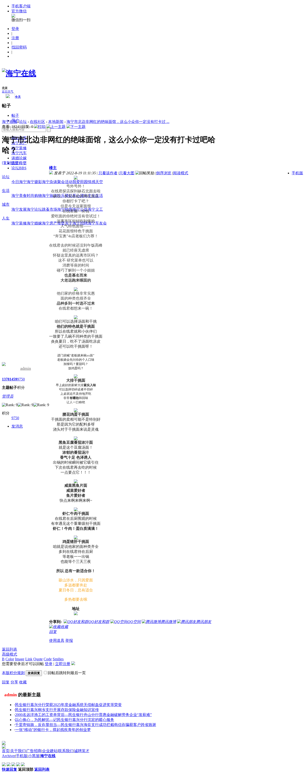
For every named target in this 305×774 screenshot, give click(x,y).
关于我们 (17, 751)
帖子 (15, 115)
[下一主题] (76, 127)
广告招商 (33, 751)
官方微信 (19, 11)
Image (19, 659)
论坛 (18, 168)
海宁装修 (19, 148)
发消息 (17, 426)
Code (48, 659)
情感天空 (95, 182)
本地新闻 (55, 122)
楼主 (53, 168)
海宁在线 (9, 122)
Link (28, 659)
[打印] (40, 127)
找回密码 (19, 47)
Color (9, 659)
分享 (14, 682)
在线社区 (37, 122)
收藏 (23, 682)
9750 (21, 379)
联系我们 (65, 751)
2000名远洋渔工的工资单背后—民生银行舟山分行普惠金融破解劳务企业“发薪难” (83, 715)
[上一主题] (56, 127)
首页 (6, 751)
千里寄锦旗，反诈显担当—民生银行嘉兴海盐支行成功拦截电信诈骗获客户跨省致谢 (85, 725)
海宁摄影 (34, 182)
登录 (15, 29)
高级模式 (9, 654)
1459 (13, 379)
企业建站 (49, 751)
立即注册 (62, 664)
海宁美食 (19, 196)
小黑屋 (34, 756)
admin (25, 368)
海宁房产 (49, 223)
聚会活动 (64, 182)
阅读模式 (180, 173)
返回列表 (9, 649)
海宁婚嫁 (34, 223)
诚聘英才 (81, 751)
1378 (6, 379)
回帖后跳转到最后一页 (67, 673)
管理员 (7, 396)
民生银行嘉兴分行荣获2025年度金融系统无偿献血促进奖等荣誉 (68, 705)
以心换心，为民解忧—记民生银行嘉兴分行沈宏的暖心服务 (64, 720)
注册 (15, 38)
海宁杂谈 (49, 182)
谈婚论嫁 (19, 158)
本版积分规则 (13, 673)
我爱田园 (80, 182)
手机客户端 (20, 6)
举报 (69, 640)
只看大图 (126, 173)
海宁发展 (19, 209)
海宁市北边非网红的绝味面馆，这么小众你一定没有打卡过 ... (117, 122)
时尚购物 (34, 196)
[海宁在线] (19, 73)
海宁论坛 (34, 209)
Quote (38, 659)
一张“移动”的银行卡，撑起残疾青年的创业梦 (53, 730)
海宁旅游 (49, 196)
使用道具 (56, 640)
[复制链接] (11, 163)
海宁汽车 (19, 153)
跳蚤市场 (49, 209)
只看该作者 (107, 173)
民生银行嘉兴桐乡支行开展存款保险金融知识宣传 (57, 710)
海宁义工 (95, 209)
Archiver (8, 756)
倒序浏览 (163, 173)
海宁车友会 (97, 223)
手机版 (297, 173)
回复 (53, 632)
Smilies (58, 659)
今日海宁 (19, 182)
